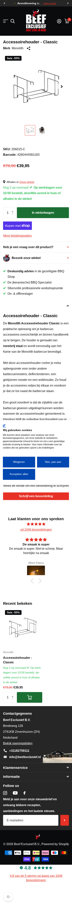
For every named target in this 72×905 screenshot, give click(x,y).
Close (36, 767)
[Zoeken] (13, 21)
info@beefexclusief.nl (25, 757)
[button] (4, 3)
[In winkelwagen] (29, 697)
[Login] (59, 21)
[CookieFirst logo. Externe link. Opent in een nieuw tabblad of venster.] (4, 426)
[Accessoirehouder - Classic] (22, 627)
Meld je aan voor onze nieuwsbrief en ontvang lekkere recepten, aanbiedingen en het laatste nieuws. (30, 805)
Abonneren (64, 820)
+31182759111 (19, 750)
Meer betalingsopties (17, 235)
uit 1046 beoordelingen (36, 529)
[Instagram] (5, 793)
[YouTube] (15, 793)
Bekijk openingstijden (17, 743)
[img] (36, 524)
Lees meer (49, 3)
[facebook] (24, 793)
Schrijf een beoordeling (36, 496)
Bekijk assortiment (5, 21)
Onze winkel (26, 182)
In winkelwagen (43, 212)
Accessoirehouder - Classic (17, 660)
